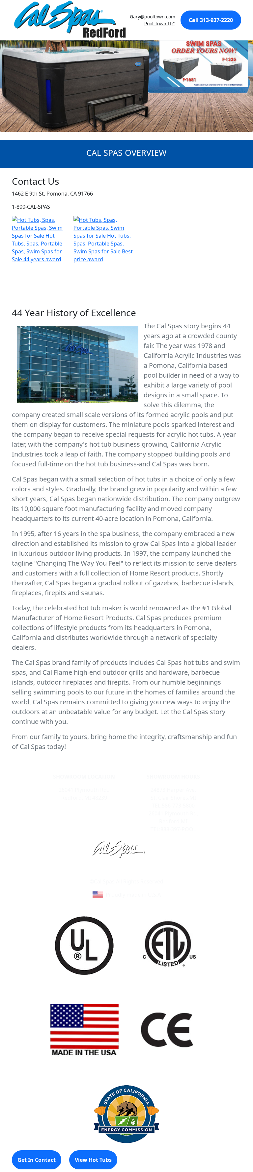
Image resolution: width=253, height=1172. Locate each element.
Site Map (155, 873)
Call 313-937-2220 (211, 20)
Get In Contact (36, 1159)
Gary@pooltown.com (152, 16)
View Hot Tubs (93, 1159)
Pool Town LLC (159, 23)
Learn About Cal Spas (114, 873)
